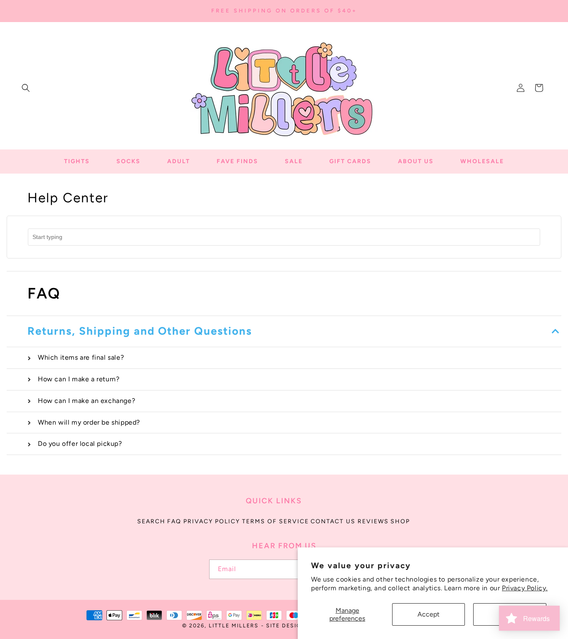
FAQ (174, 521)
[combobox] (284, 237)
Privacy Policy (211, 521)
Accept (428, 614)
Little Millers (234, 625)
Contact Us (333, 521)
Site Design (286, 625)
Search (151, 521)
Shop (400, 521)
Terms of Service (275, 521)
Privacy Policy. (525, 588)
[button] (26, 88)
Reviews (373, 521)
